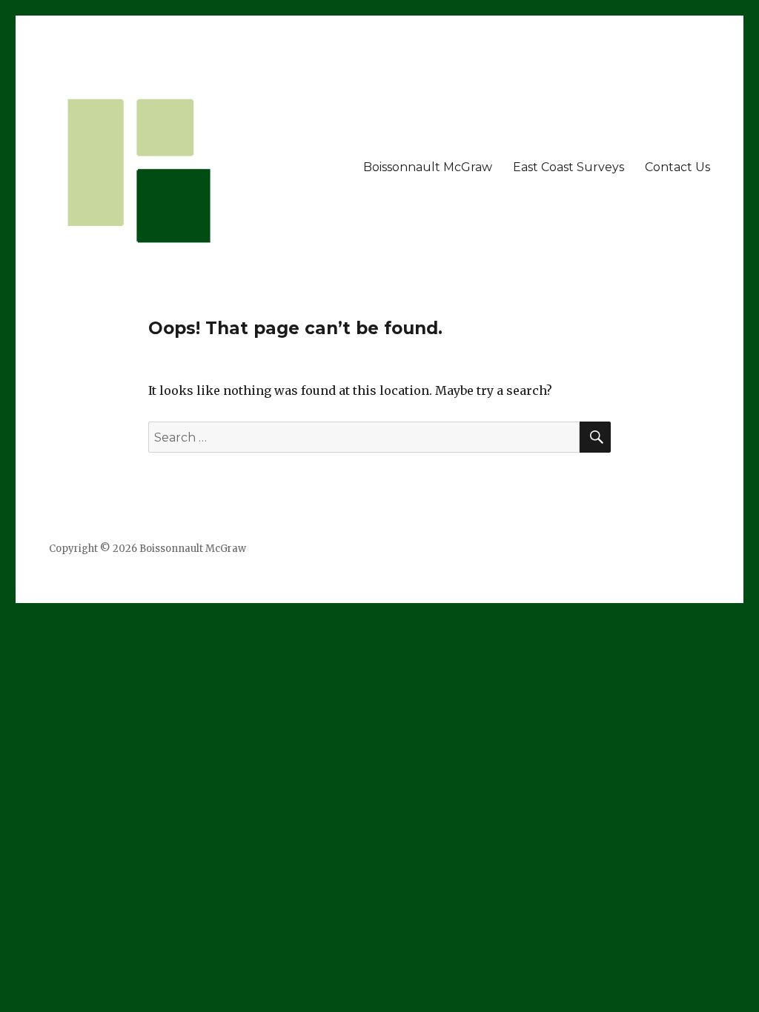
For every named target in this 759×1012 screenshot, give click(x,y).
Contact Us (677, 167)
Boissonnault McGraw (427, 167)
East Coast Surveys (568, 167)
